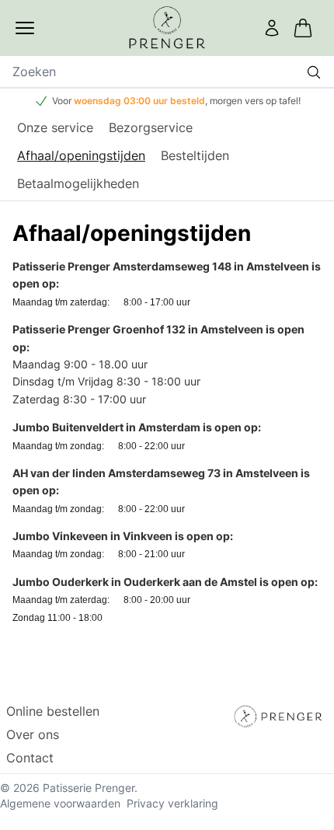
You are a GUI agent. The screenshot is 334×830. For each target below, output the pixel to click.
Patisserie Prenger (88, 787)
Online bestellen (52, 711)
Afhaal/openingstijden (81, 155)
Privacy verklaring (172, 803)
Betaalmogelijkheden (78, 183)
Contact (30, 757)
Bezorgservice (151, 127)
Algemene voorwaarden (60, 803)
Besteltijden (195, 155)
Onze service (55, 127)
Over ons (32, 734)
